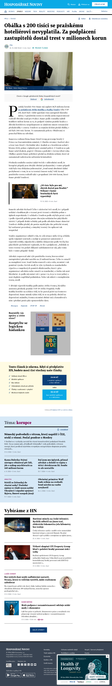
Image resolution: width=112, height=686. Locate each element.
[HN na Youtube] (35, 664)
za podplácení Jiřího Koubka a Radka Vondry (39, 109)
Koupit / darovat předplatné (94, 649)
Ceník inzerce (48, 663)
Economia (47, 656)
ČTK (11, 45)
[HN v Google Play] (13, 675)
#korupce (14, 306)
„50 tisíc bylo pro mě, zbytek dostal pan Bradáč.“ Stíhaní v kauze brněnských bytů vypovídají (54, 191)
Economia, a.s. (20, 652)
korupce (23, 423)
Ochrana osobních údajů (69, 649)
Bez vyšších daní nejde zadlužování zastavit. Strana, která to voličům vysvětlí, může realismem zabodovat (30, 580)
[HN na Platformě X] (19, 664)
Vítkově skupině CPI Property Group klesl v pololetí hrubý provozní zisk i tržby (51, 549)
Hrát (42, 329)
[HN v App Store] (28, 675)
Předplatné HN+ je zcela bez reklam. (62, 410)
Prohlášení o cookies (68, 653)
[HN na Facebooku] (22, 664)
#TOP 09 (33, 306)
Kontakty (47, 649)
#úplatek (24, 306)
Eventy (87, 653)
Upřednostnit (49, 99)
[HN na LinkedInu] (28, 664)
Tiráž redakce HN (49, 653)
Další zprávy (38, 630)
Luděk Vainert (10, 574)
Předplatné (100, 4)
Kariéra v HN (48, 660)
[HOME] (6, 12)
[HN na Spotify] (32, 664)
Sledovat (33, 99)
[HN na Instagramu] (25, 664)
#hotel (42, 306)
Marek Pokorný (22, 88)
